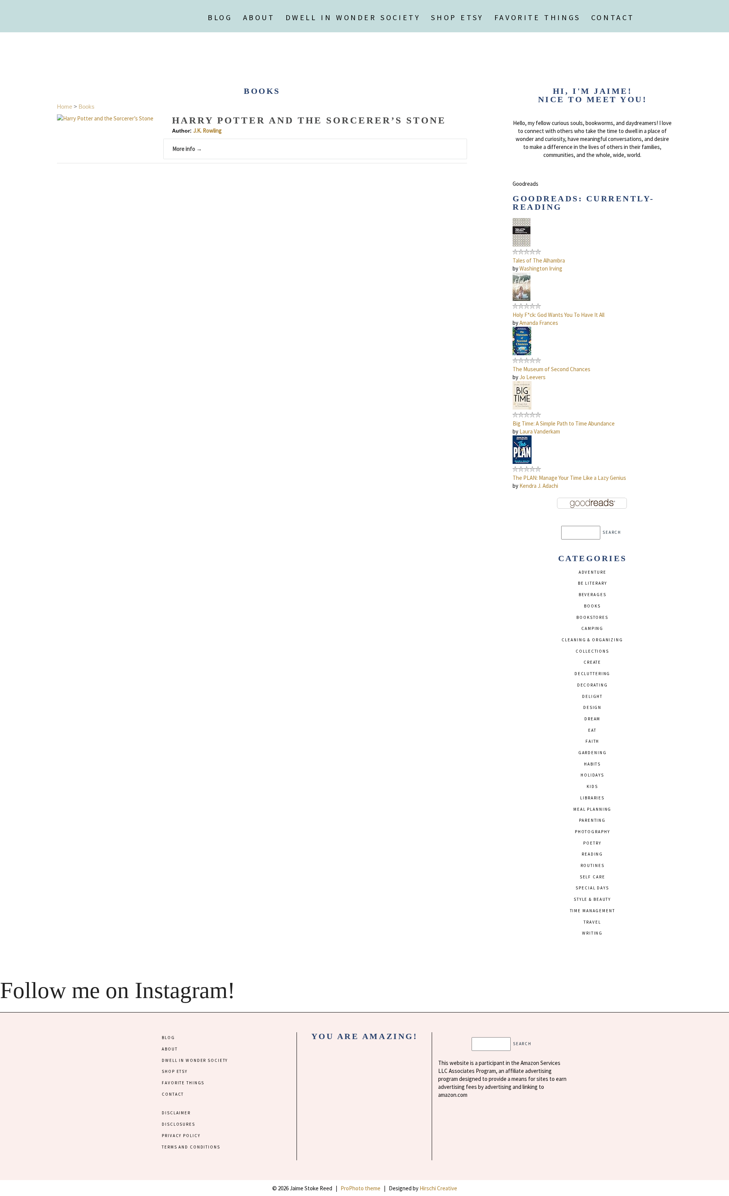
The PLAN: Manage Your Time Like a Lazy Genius (569, 477)
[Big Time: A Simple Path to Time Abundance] (522, 407)
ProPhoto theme (360, 1188)
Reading (592, 854)
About (259, 17)
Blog (220, 17)
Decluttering (592, 673)
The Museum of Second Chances (551, 369)
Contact (612, 17)
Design (592, 707)
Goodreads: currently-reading (583, 203)
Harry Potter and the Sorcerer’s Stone (309, 120)
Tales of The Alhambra (539, 260)
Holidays (592, 775)
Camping (592, 628)
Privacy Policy (181, 1135)
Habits (592, 764)
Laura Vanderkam (539, 431)
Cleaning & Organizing (592, 639)
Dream (592, 718)
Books (87, 106)
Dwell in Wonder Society (353, 17)
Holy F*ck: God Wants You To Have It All (558, 314)
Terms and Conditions (191, 1147)
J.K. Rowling (207, 130)
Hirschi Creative (438, 1188)
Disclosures (178, 1124)
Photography (592, 831)
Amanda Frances (538, 322)
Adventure (592, 572)
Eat (592, 730)
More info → (187, 148)
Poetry (592, 843)
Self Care (592, 877)
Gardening (592, 752)
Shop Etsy (457, 17)
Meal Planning (592, 809)
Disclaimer (176, 1112)
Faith (592, 741)
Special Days (592, 888)
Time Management (592, 910)
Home (64, 106)
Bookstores (592, 617)
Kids (592, 786)
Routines (592, 865)
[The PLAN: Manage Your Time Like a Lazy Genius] (522, 461)
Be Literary (592, 583)
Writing (592, 933)
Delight (592, 696)
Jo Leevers (532, 377)
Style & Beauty (592, 899)
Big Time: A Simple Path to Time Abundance (564, 423)
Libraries (592, 797)
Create (592, 662)
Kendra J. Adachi (538, 485)
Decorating (592, 685)
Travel (592, 922)
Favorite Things (537, 17)
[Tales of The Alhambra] (521, 244)
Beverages (592, 594)
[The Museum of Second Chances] (522, 353)
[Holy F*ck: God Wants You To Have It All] (521, 298)
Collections (592, 651)
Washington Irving (540, 268)
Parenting (592, 820)
